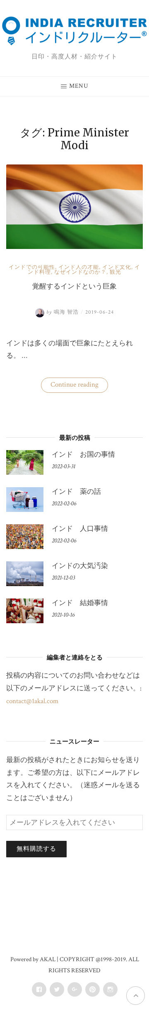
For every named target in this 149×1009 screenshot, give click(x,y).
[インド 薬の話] (24, 499)
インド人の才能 (78, 267)
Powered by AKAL (32, 959)
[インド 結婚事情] (24, 610)
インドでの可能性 (32, 267)
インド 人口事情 (80, 528)
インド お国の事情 (83, 454)
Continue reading (78, 386)
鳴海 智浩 (62, 312)
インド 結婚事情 (80, 603)
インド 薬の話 (76, 491)
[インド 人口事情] (24, 536)
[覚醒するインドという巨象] (74, 246)
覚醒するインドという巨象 (74, 286)
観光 (115, 272)
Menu (79, 86)
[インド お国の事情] (24, 462)
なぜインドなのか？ (80, 272)
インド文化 (116, 267)
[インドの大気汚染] (24, 573)
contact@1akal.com (32, 701)
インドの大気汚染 (80, 565)
